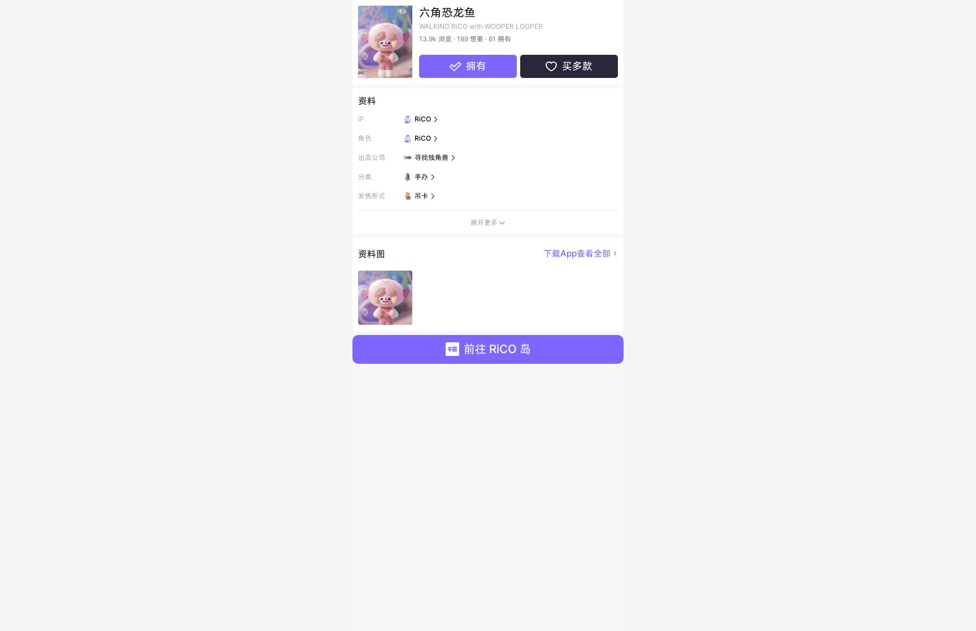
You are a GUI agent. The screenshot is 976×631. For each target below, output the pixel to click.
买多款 (569, 66)
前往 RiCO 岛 (497, 349)
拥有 (468, 66)
